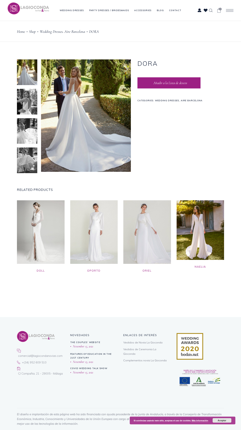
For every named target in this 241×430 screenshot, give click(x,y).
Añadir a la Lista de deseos (170, 83)
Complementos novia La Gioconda (145, 360)
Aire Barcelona (74, 31)
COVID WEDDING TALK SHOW (88, 368)
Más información (200, 420)
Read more (70, 275)
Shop (32, 31)
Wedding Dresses (51, 31)
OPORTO (94, 270)
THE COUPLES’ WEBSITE (85, 342)
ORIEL (147, 270)
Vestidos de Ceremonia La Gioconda (139, 352)
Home (21, 31)
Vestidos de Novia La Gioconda (142, 342)
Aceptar (222, 420)
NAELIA (200, 266)
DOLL (41, 270)
